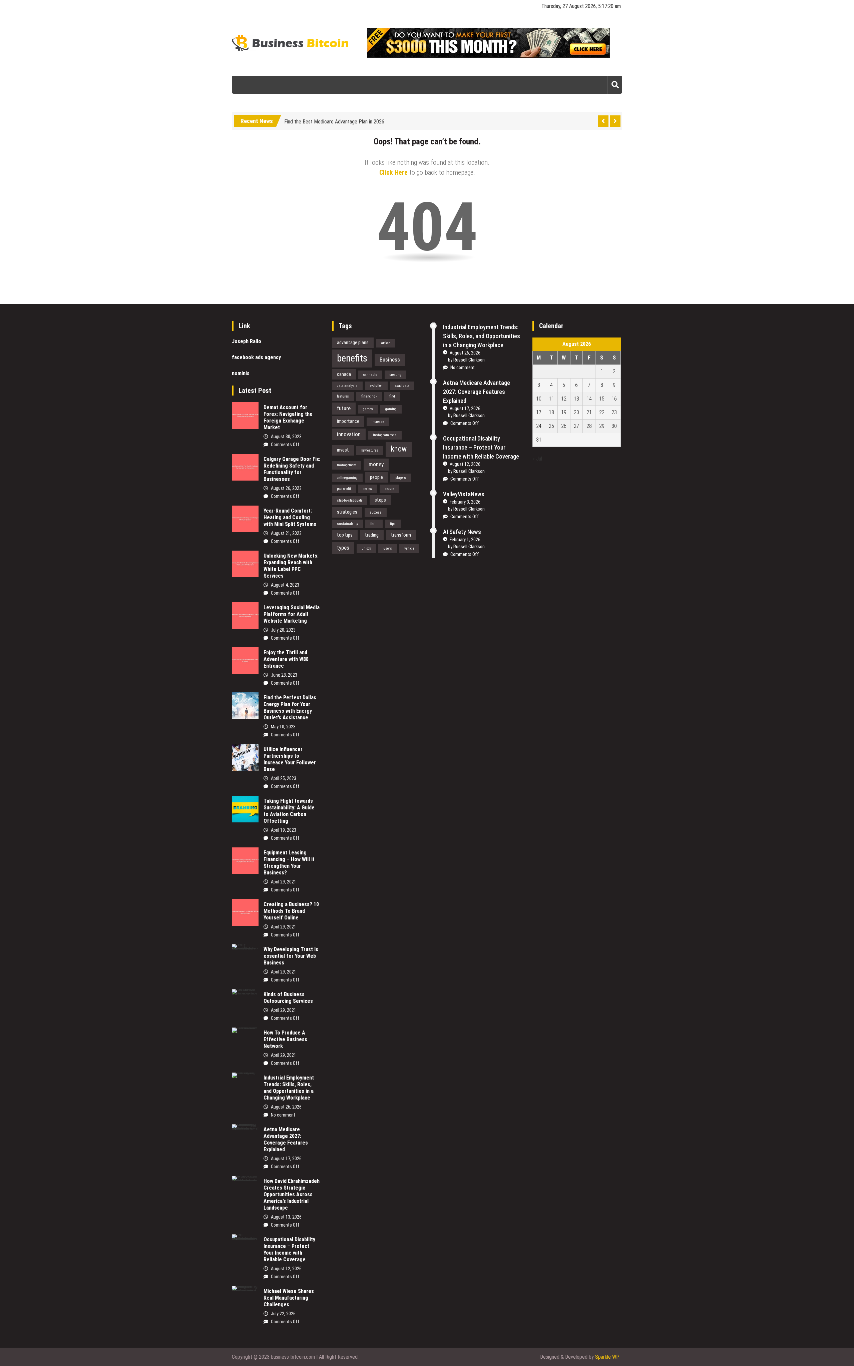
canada (344, 374)
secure (389, 489)
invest (343, 450)
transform (401, 535)
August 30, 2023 (286, 436)
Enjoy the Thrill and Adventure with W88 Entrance (286, 659)
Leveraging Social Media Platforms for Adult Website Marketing (292, 614)
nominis (241, 373)
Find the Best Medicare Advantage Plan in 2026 (334, 118)
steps (380, 500)
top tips (345, 535)
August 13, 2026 (286, 1217)
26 (563, 426)
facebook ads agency (256, 357)
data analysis (347, 386)
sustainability (347, 524)
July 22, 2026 (283, 1313)
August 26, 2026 (286, 1107)
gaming (391, 409)
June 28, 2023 (284, 675)
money (376, 464)
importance (348, 421)
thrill (374, 524)
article (385, 343)
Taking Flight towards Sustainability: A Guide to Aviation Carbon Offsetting (289, 811)
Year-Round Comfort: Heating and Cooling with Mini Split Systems (290, 517)
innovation (349, 434)
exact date (402, 386)
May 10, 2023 (283, 726)
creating (395, 375)
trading (372, 535)
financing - (369, 396)
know (399, 449)
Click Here (393, 172)
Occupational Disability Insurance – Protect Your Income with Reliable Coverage (289, 1249)
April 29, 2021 (283, 881)
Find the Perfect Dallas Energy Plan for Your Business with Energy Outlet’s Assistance (290, 707)
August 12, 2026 (286, 1268)
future (344, 408)
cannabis (370, 375)
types (343, 547)
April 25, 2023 (283, 778)
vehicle (409, 548)
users (387, 548)
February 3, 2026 (465, 502)
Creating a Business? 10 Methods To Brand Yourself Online (291, 911)
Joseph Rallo (246, 341)
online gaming (347, 478)
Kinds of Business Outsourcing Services (288, 997)
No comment (283, 1115)
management (346, 465)
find (392, 396)
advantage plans (353, 342)
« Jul (537, 459)
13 (576, 399)
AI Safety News (462, 531)
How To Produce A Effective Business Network (285, 1039)
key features (369, 450)
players (400, 478)
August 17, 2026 (286, 1158)
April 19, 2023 (283, 830)
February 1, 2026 (465, 539)
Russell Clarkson (469, 360)
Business (390, 359)
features (343, 396)
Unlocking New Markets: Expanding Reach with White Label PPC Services (291, 566)
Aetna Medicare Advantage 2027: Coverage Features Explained (286, 1139)
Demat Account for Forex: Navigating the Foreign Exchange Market (288, 417)
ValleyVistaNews (463, 494)
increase (378, 422)
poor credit (344, 489)
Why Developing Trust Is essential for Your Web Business (291, 956)
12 (563, 399)
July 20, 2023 (283, 630)
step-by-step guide (349, 500)
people (376, 477)
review (367, 489)
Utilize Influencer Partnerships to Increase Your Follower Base (290, 759)
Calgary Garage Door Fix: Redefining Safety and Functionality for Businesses (292, 469)
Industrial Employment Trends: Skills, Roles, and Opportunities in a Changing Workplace (289, 1088)
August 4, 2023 (285, 585)
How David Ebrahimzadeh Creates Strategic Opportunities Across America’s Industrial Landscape (292, 1194)
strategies (347, 512)
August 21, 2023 (286, 533)
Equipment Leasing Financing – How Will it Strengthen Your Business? (289, 862)
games (368, 409)
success (376, 512)
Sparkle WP (607, 1357)
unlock (366, 548)
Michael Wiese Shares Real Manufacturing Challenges (289, 1298)
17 (538, 412)
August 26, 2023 (286, 488)
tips (393, 524)
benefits (352, 358)
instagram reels (385, 435)
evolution (376, 386)
